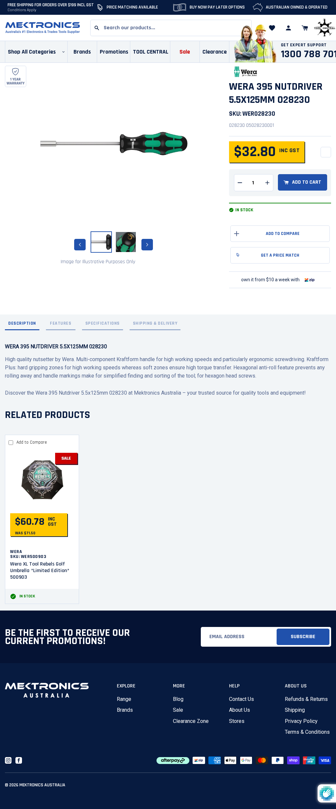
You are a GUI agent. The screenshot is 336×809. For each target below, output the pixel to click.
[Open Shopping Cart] (305, 28)
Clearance (214, 52)
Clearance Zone (191, 721)
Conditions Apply (22, 10)
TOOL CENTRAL (150, 52)
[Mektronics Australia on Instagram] (8, 760)
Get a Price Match (280, 255)
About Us (239, 710)
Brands (125, 710)
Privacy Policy (301, 721)
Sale (178, 710)
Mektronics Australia (42, 785)
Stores (236, 721)
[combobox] (171, 28)
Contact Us (241, 699)
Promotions (114, 52)
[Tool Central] (324, 28)
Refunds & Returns (306, 699)
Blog (178, 699)
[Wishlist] (272, 28)
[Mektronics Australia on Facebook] (18, 760)
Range (124, 699)
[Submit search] (96, 28)
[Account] (288, 28)
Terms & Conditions (307, 732)
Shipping (295, 710)
